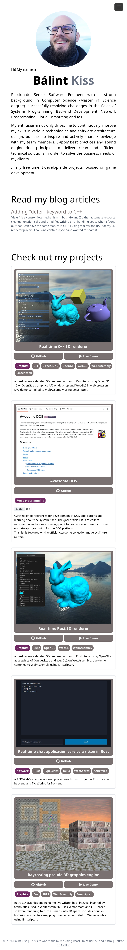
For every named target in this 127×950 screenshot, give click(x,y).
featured (33, 532)
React (76, 941)
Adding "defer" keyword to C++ (46, 211)
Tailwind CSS (90, 941)
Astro (108, 941)
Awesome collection (72, 532)
